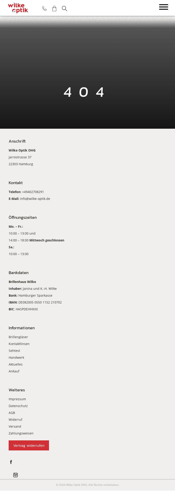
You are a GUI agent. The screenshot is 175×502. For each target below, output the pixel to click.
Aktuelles (16, 364)
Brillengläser (18, 337)
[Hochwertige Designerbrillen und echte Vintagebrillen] (18, 8)
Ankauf (14, 371)
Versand (15, 426)
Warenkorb (54, 8)
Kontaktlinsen (19, 344)
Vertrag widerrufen (28, 445)
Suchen (64, 8)
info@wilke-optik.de (35, 198)
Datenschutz (18, 406)
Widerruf (15, 419)
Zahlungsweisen (21, 433)
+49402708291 (33, 192)
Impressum (17, 399)
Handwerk (16, 357)
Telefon (44, 8)
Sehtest (14, 350)
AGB (12, 412)
